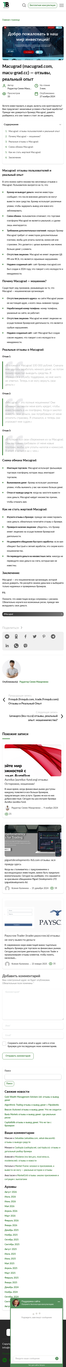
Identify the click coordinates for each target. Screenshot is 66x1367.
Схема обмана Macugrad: (21, 147)
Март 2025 (10, 1273)
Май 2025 (9, 1264)
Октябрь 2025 (12, 1240)
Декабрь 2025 (12, 1230)
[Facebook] (25, 636)
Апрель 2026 (11, 1211)
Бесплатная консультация (42, 5)
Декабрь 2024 (12, 1287)
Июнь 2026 (10, 1202)
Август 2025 (11, 1249)
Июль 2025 (10, 1254)
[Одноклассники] (16, 636)
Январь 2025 (11, 1283)
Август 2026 (11, 1192)
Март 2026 (10, 1216)
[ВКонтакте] (7, 636)
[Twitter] (34, 636)
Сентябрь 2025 (12, 1244)
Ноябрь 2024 (11, 1292)
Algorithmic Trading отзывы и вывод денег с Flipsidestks (32, 1105)
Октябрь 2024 (12, 1297)
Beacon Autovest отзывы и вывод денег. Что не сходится (33, 1110)
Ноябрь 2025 (11, 1235)
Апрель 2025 (11, 1268)
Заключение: (15, 158)
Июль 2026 (10, 1197)
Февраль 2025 (12, 1278)
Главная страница (11, 20)
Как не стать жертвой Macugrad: (25, 152)
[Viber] (25, 645)
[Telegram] (53, 636)
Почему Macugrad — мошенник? (25, 137)
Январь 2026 (11, 1225)
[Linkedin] (7, 645)
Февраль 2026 (12, 1221)
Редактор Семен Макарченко (33, 682)
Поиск (8, 1071)
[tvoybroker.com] (6, 5)
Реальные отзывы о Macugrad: (24, 142)
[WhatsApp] (16, 645)
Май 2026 (9, 1206)
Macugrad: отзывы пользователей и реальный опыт (34, 131)
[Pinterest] (44, 636)
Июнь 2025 (10, 1259)
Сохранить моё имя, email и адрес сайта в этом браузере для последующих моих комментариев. (32, 1045)
